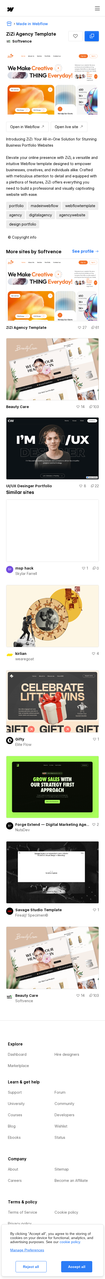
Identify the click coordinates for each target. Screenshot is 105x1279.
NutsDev (22, 830)
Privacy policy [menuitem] (20, 1224)
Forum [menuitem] (60, 1092)
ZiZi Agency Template (26, 328)
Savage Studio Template (38, 910)
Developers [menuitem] (64, 1115)
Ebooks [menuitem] (14, 1137)
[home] (10, 9)
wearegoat (24, 659)
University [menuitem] (16, 1104)
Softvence (24, 1001)
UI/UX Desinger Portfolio (29, 486)
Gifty (19, 739)
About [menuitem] (13, 1169)
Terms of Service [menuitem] (22, 1212)
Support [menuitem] (15, 1092)
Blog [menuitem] (12, 1126)
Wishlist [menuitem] (61, 1126)
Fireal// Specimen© (31, 915)
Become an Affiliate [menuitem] (71, 1181)
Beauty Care (17, 407)
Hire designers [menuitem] (67, 1054)
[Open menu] (97, 8)
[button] (75, 36)
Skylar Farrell (26, 574)
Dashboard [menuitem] (17, 1054)
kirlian (21, 654)
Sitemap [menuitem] (62, 1169)
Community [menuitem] (64, 1104)
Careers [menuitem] (15, 1181)
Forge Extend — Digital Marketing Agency (52, 825)
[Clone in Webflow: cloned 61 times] (92, 36)
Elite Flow (23, 745)
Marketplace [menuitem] (18, 1066)
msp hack (24, 568)
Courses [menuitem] (15, 1115)
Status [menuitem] (60, 1137)
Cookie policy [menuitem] (66, 1212)
